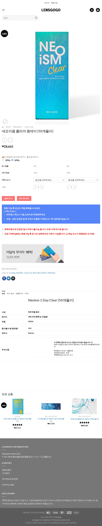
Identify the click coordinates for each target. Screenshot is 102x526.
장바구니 (8, 198)
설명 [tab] (3, 293)
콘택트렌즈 (17, 127)
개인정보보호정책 (10, 479)
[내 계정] (92, 10)
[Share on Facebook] (4, 278)
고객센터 (6, 473)
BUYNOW (24, 198)
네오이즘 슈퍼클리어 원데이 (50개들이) (17, 420)
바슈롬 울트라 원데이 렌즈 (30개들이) (51, 420)
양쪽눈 (17, 160)
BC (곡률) (5, 166)
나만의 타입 (28, 127)
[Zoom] (5, 121)
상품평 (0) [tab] (19, 293)
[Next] (100, 418)
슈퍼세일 (12, 273)
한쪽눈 (8, 160)
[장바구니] (98, 10)
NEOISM (19, 273)
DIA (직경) (5, 173)
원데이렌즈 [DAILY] (40, 273)
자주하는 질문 (8, 484)
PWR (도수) (6, 180)
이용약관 (25, 512)
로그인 (47, 3)
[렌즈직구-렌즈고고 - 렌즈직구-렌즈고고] (51, 10)
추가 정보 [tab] (10, 293)
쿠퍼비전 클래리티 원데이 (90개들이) (84, 419)
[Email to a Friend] (13, 278)
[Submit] (36, 17)
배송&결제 (6, 470)
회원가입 (54, 3)
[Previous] (2, 418)
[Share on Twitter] (9, 278)
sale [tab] (27, 293)
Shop (8, 127)
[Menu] (3, 10)
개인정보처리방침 (38, 512)
